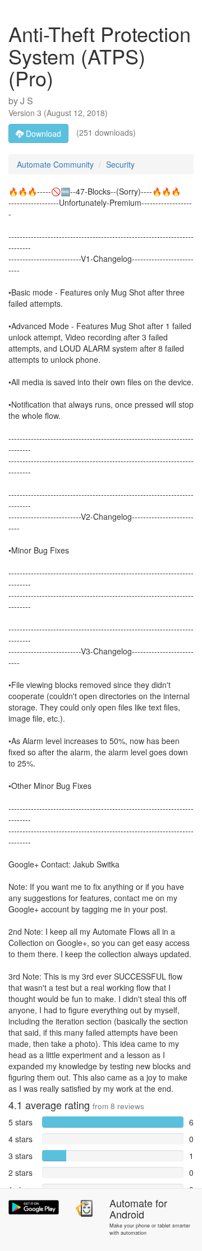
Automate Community (55, 164)
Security (120, 164)
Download (42, 133)
